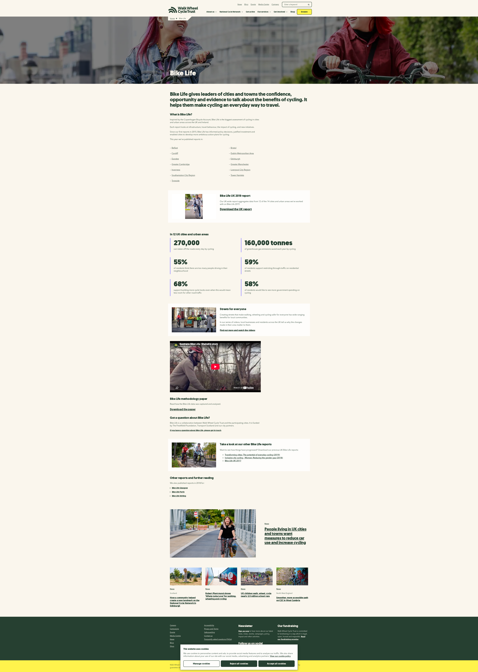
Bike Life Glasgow (180, 488)
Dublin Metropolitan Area (242, 153)
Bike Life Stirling (179, 496)
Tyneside (175, 180)
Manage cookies (201, 663)
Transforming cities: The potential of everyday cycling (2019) (252, 454)
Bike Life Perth (178, 492)
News (267, 524)
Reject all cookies (239, 663)
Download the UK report (236, 209)
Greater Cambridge (181, 164)
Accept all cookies (276, 663)
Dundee (175, 159)
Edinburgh (235, 159)
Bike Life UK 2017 (233, 460)
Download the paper (183, 409)
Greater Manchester (240, 164)
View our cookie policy (280, 656)
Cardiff (175, 153)
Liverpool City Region (240, 169)
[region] (239, 658)
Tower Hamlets (237, 175)
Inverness (176, 169)
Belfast (175, 148)
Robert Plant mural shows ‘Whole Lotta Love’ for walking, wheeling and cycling (220, 596)
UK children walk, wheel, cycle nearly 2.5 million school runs (256, 595)
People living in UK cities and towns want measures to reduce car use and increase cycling (285, 535)
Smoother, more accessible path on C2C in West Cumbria (292, 599)
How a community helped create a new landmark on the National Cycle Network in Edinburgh (184, 601)
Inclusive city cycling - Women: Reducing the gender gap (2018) (254, 457)
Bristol (233, 148)
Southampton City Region (183, 175)
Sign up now (243, 631)
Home (172, 18)
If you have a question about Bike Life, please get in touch (195, 430)
